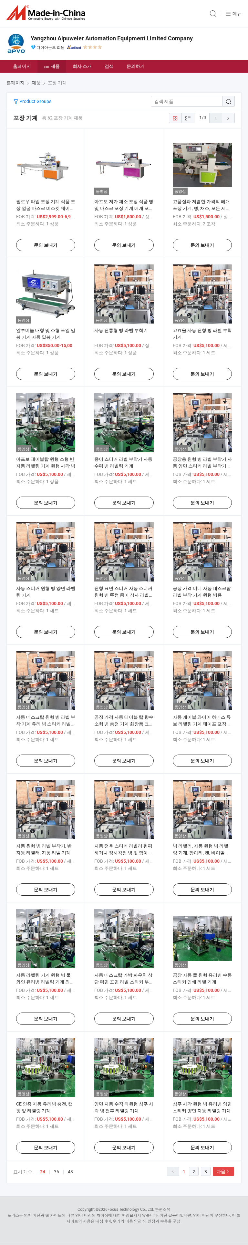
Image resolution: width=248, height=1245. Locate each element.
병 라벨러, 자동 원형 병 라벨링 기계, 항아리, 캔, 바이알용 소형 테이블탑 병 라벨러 (201, 852)
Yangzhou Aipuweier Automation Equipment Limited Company (112, 38)
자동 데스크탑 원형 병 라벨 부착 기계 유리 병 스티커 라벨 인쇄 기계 (45, 724)
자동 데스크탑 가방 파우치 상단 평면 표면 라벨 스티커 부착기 (123, 982)
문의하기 (136, 66)
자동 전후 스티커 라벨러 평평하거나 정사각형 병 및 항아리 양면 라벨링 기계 (123, 852)
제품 (55, 66)
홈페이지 (22, 66)
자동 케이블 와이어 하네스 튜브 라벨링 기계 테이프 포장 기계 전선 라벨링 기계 (202, 724)
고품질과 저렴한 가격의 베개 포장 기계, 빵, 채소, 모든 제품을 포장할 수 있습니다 (201, 208)
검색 (109, 66)
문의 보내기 (45, 245)
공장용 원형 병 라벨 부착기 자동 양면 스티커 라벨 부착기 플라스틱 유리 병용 (202, 466)
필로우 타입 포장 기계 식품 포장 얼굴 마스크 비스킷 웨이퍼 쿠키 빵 (45, 208)
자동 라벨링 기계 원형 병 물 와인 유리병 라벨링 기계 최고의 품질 (45, 982)
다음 (220, 1171)
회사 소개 (82, 66)
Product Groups (34, 101)
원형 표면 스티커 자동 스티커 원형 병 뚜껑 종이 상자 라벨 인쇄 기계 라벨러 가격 (123, 595)
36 (56, 1171)
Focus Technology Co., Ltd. (131, 1209)
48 (70, 1171)
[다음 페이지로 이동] (228, 118)
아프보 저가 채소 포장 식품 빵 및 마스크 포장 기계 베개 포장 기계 (123, 208)
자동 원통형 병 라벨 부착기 (121, 330)
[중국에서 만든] (47, 12)
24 (42, 1171)
